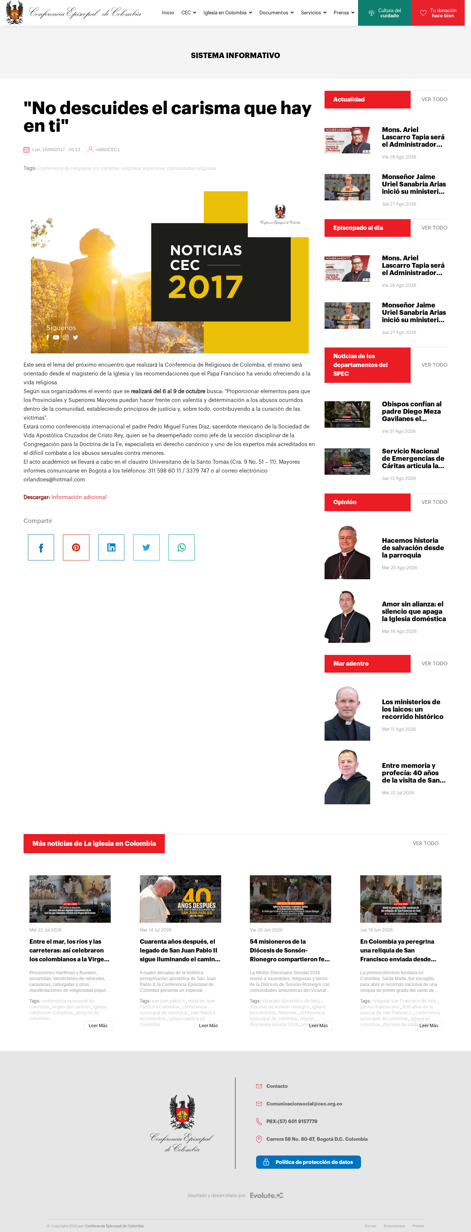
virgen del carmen (71, 1007)
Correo (370, 1226)
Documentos (273, 12)
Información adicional (79, 497)
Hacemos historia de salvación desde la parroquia (413, 548)
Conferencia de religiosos (64, 168)
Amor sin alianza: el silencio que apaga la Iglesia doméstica (414, 611)
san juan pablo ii (168, 1001)
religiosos (131, 168)
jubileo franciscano (379, 1007)
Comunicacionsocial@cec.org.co (304, 1103)
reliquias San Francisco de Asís (404, 1001)
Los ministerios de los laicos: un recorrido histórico (412, 709)
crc (96, 168)
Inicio (168, 12)
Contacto (277, 1086)
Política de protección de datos (314, 1162)
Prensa (341, 12)
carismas (110, 168)
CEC (186, 12)
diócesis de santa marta (407, 1024)
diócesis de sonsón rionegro (279, 1007)
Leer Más (98, 1025)
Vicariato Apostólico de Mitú (291, 1001)
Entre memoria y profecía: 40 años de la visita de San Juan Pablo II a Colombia (411, 780)
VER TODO (434, 99)
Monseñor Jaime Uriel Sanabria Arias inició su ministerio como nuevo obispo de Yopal (414, 192)
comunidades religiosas (191, 168)
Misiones (288, 1013)
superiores (154, 168)
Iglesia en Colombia (225, 12)
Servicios (311, 12)
